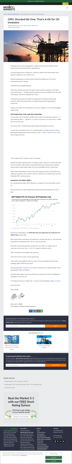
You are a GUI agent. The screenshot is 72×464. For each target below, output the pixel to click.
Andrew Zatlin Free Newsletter (44, 439)
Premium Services (41, 432)
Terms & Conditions (41, 444)
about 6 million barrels (50, 132)
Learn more (11, 446)
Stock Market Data (41, 435)
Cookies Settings (53, 453)
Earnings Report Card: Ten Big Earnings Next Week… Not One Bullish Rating (23, 384)
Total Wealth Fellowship (39, 1)
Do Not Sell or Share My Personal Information (42, 448)
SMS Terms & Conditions (43, 446)
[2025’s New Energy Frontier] (44, 339)
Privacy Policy (40, 441)
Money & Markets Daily (13, 14)
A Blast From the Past (9, 387)
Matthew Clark (16, 25)
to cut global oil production (38, 119)
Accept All (53, 461)
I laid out (31, 158)
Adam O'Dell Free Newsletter (43, 437)
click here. (58, 281)
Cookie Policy (40, 442)
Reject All (53, 457)
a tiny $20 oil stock (27, 268)
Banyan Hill (30, 1)
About (38, 430)
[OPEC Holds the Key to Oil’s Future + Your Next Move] (11, 339)
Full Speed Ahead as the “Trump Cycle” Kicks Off (16, 381)
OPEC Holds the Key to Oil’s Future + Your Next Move (12, 347)
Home (5, 14)
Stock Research (40, 434)
